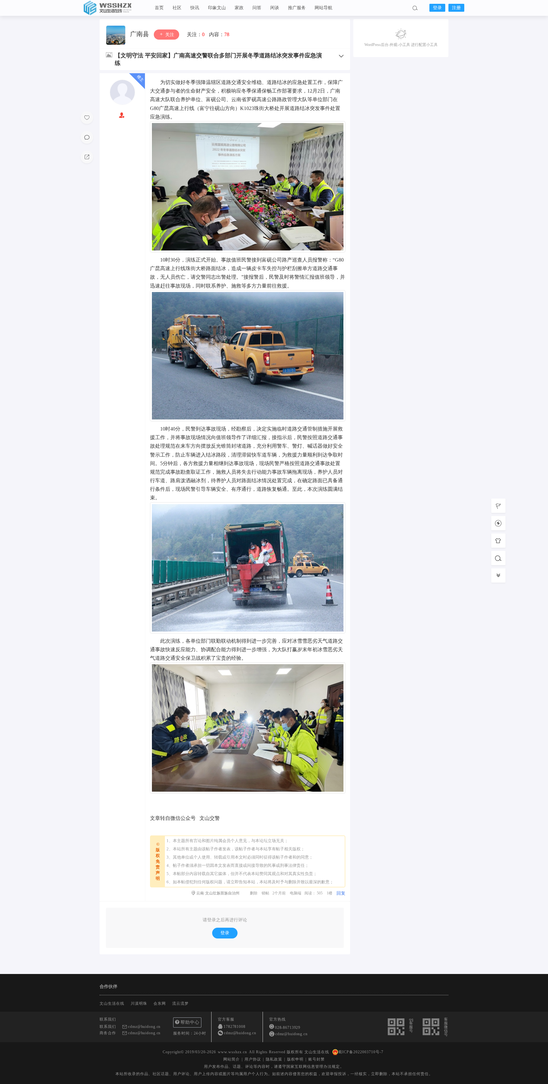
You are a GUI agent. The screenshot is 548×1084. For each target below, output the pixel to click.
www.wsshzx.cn (232, 1052)
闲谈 (274, 7)
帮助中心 (189, 1022)
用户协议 (253, 1059)
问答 (256, 7)
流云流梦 (180, 1003)
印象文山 (217, 7)
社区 (177, 7)
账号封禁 (316, 1059)
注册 (456, 7)
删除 (254, 893)
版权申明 (295, 1059)
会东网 (159, 1003)
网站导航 (323, 7)
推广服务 (297, 7)
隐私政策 (274, 1059)
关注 (169, 34)
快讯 (194, 7)
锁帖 (265, 893)
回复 (340, 893)
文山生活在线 (115, 8)
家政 (239, 7)
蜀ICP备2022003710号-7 (360, 1052)
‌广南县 (140, 33)
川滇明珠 (139, 1003)
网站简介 (231, 1059)
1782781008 (234, 1026)
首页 (159, 7)
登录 (437, 7)
